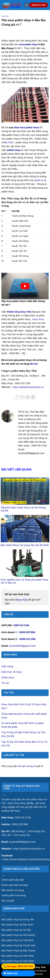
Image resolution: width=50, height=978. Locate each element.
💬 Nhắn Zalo (10, 973)
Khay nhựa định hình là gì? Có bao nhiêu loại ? (24, 706)
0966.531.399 (27, 639)
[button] (26, 5)
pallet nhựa (31, 44)
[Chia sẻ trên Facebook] (17, 397)
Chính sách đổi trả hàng (14, 885)
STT (3, 211)
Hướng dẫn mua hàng (13, 895)
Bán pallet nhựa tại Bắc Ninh (17, 924)
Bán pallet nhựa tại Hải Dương (18, 935)
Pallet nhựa (7, 677)
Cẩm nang (7, 666)
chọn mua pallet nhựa (26, 127)
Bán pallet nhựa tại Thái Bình (17, 940)
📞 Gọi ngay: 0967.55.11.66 (18, 966)
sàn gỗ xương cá (27, 766)
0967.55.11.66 (21, 625)
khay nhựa (38, 319)
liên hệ (33, 363)
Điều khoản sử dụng (12, 890)
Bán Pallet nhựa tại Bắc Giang (18, 950)
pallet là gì (40, 180)
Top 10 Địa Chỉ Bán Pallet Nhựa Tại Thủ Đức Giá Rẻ (23, 734)
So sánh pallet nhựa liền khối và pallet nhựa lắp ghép (22, 725)
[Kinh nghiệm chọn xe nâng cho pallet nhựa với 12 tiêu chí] (25, 563)
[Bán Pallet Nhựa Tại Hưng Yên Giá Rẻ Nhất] (25, 528)
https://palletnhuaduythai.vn (28, 387)
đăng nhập (21, 599)
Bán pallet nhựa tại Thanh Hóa (18, 945)
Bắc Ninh (8, 142)
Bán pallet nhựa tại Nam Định (17, 961)
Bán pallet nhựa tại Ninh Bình (17, 955)
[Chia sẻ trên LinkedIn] (33, 397)
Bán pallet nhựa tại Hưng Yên (17, 919)
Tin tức (5, 16)
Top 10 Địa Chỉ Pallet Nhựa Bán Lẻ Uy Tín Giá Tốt (24, 743)
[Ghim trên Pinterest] (27, 397)
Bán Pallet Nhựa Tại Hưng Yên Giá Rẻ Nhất (25, 545)
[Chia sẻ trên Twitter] (22, 397)
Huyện (16, 211)
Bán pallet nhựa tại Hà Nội (16, 929)
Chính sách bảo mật (12, 879)
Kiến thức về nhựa (11, 672)
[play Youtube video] (25, 286)
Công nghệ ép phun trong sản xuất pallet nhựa (24, 715)
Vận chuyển (7, 900)
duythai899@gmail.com (22, 645)
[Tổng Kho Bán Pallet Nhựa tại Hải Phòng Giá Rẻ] (25, 491)
